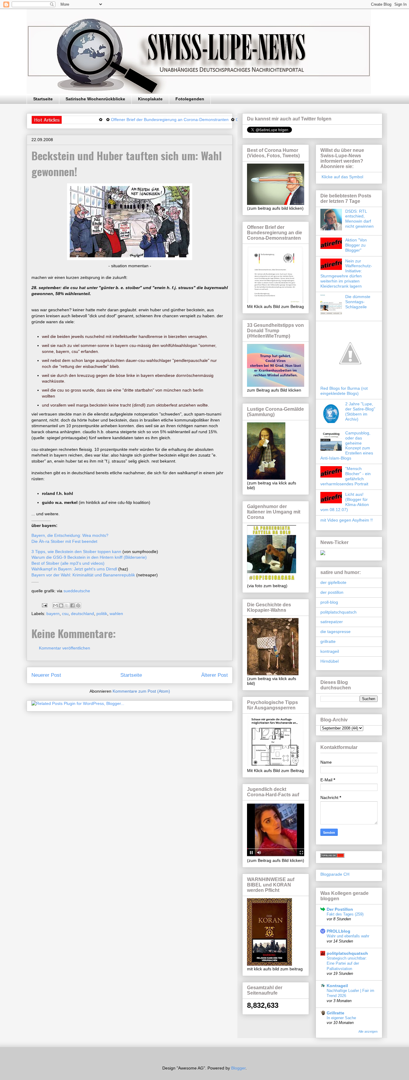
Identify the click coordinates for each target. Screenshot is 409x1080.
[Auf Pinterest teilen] (78, 605)
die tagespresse (335, 631)
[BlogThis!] (61, 605)
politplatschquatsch (338, 612)
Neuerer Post (46, 675)
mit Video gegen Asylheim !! (346, 520)
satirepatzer (331, 621)
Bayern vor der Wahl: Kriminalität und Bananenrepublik (83, 575)
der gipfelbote (333, 582)
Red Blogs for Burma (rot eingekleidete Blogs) (344, 391)
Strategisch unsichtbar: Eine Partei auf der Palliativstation (347, 963)
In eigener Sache (341, 1018)
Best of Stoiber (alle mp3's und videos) (67, 563)
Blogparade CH (334, 874)
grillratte (328, 641)
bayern (53, 613)
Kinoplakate (150, 98)
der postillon (331, 592)
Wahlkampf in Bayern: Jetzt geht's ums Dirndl (74, 569)
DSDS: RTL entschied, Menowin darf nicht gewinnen (359, 219)
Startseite (43, 98)
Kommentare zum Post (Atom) (141, 691)
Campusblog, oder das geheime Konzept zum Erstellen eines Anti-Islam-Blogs (346, 445)
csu (65, 613)
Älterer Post (214, 675)
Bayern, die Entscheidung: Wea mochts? (69, 535)
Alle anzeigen (368, 1031)
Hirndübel (329, 661)
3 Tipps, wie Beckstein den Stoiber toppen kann (76, 551)
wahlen (116, 613)
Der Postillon (340, 909)
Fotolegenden (189, 98)
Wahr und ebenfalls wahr (348, 936)
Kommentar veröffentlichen (64, 648)
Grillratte (335, 1012)
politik (101, 613)
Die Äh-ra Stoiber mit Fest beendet (64, 541)
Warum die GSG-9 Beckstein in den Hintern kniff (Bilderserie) (89, 557)
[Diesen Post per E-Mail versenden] (55, 605)
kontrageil (329, 651)
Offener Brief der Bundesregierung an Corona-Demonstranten (147, 119)
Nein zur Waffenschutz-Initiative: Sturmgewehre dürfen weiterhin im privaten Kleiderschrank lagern (346, 273)
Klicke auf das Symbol (341, 176)
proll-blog (329, 602)
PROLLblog (338, 931)
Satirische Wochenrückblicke (95, 98)
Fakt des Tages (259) (345, 914)
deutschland (82, 613)
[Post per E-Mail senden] (44, 604)
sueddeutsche (76, 590)
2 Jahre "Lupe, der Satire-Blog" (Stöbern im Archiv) (360, 411)
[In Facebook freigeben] (72, 605)
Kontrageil (337, 985)
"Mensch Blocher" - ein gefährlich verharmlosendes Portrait (345, 476)
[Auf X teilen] (67, 605)
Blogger (238, 1068)
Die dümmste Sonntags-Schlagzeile (357, 301)
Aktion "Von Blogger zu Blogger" (356, 245)
